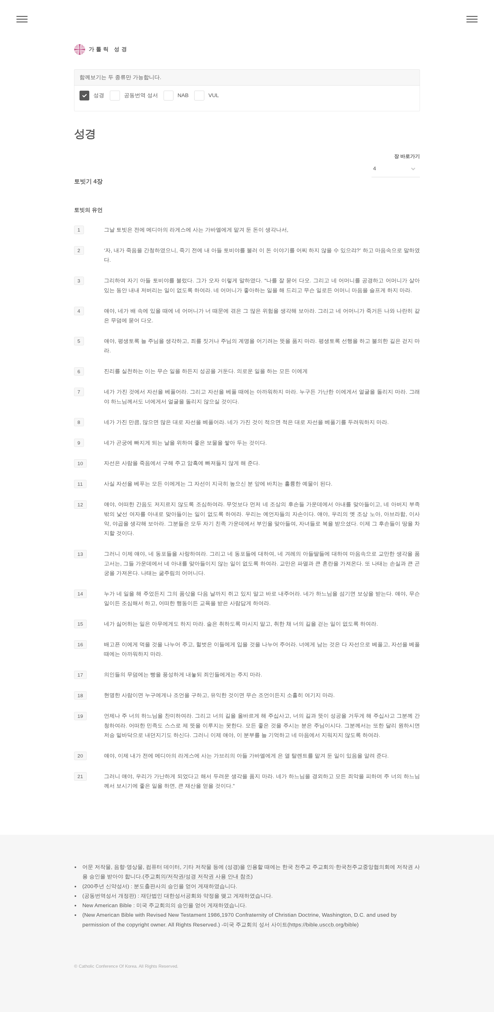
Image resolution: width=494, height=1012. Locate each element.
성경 (98, 95)
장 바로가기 (407, 156)
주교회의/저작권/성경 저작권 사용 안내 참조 (197, 876)
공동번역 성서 (141, 95)
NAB (183, 95)
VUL (213, 95)
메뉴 (472, 19)
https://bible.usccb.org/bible (323, 925)
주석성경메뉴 (22, 19)
